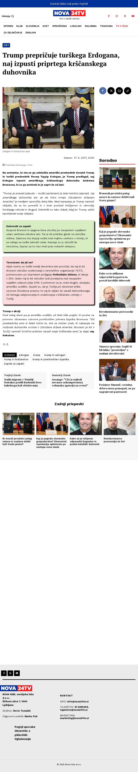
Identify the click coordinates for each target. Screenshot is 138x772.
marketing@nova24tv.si (74, 718)
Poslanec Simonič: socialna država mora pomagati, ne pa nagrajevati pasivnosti (117, 388)
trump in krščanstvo (16, 359)
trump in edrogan (54, 355)
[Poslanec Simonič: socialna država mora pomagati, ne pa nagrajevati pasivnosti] (117, 370)
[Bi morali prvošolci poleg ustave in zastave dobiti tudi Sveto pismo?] (117, 178)
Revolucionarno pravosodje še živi (114, 440)
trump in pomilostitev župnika (51, 359)
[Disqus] (69, 509)
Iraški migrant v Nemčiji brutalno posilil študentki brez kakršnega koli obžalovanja (23, 382)
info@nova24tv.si (78, 701)
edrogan (24, 355)
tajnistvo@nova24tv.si (74, 710)
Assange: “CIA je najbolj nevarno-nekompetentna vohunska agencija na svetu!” (70, 382)
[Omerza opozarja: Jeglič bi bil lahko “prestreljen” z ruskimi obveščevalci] (117, 331)
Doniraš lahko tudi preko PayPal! (69, 3)
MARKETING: (67, 715)
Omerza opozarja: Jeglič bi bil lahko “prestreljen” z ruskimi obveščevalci (115, 350)
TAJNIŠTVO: (67, 707)
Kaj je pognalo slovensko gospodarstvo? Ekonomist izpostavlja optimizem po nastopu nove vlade (115, 237)
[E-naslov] (119, 90)
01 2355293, (82, 707)
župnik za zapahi (14, 363)
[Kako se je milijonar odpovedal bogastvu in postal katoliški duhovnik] (117, 258)
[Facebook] (109, 16)
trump (36, 355)
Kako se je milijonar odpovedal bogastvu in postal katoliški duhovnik (114, 277)
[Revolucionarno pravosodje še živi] (117, 297)
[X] (125, 16)
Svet (6, 45)
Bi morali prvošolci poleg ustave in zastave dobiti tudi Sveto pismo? (116, 197)
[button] (8, 16)
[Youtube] (133, 16)
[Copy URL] (127, 90)
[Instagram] (117, 16)
